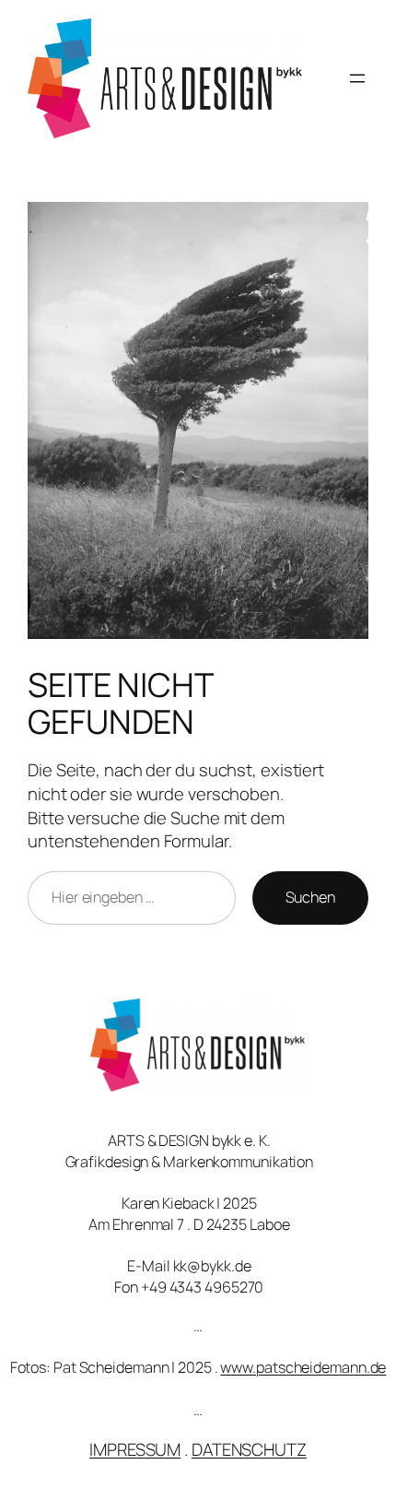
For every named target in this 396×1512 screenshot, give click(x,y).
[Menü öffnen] (357, 78)
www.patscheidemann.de (303, 1367)
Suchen (310, 897)
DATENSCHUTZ (249, 1449)
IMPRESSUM (135, 1449)
